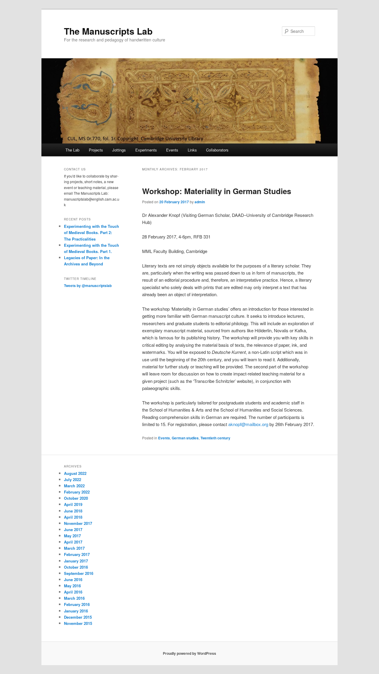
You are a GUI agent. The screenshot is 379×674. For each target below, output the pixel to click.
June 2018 (73, 511)
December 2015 (78, 617)
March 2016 (74, 598)
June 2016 (73, 579)
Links (192, 150)
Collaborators (217, 150)
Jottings (119, 150)
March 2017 (74, 548)
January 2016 (76, 611)
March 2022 (74, 485)
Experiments (146, 150)
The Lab (72, 150)
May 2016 (72, 585)
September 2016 (78, 573)
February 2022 (77, 492)
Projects (96, 150)
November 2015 (78, 623)
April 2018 (73, 517)
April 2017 (73, 542)
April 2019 (73, 504)
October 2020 (76, 498)
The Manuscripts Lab (108, 31)
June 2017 (73, 529)
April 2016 (73, 592)
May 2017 (72, 535)
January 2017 (76, 561)
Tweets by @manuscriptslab (88, 285)
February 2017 (77, 554)
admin (200, 201)
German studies (185, 438)
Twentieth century (215, 438)
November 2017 (78, 523)
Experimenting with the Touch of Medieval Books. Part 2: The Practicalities (91, 232)
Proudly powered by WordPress (189, 653)
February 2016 (77, 604)
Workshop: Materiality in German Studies (216, 191)
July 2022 (72, 479)
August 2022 (75, 473)
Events (172, 150)
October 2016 (76, 567)
